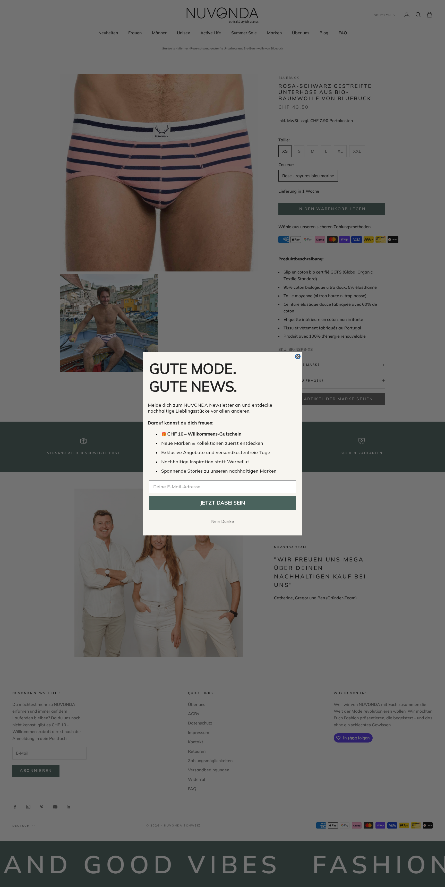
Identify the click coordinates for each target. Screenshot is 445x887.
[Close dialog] (297, 356)
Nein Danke (222, 521)
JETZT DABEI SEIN (222, 502)
